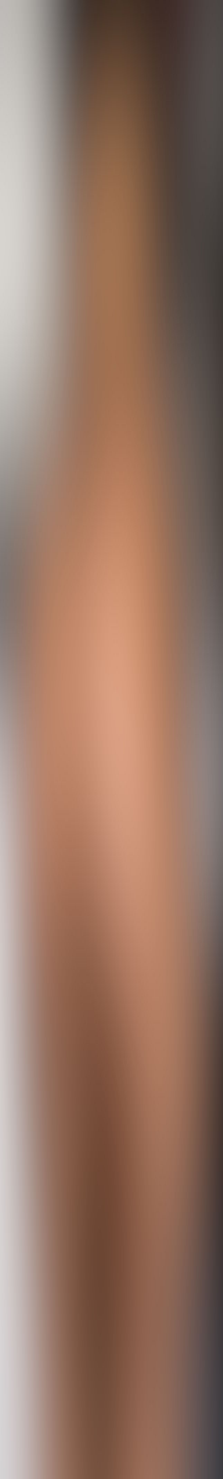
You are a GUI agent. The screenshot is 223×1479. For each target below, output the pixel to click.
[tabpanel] (111, 1218)
